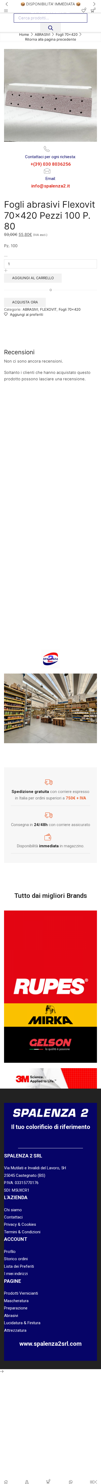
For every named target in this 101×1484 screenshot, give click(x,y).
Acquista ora (25, 302)
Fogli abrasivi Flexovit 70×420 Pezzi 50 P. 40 (75, 457)
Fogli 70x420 (67, 34)
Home (24, 34)
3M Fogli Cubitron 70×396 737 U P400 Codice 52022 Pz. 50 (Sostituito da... (25, 468)
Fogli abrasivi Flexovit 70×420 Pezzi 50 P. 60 (75, 583)
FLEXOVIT (48, 309)
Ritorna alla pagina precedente (50, 39)
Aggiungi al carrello (33, 278)
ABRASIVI (42, 34)
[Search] (50, 27)
